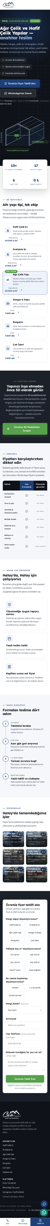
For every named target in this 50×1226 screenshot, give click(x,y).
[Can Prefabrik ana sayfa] (9, 5)
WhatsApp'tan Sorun (20, 93)
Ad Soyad (11, 1018)
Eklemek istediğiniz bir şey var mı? (24, 1054)
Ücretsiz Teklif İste (25, 1079)
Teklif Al (40, 1224)
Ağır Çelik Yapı (8, 1154)
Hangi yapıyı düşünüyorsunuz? (22, 919)
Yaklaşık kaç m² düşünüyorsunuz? (23, 948)
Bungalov (7, 1163)
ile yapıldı (40, 1210)
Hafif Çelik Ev (8, 1145)
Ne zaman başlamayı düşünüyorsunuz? (17, 980)
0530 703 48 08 (9, 1183)
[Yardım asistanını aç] (44, 1203)
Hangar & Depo (9, 1158)
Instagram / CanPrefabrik (13, 1192)
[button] (13, 839)
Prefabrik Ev (8, 1149)
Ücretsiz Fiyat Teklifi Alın (21, 83)
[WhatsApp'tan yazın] (44, 1212)
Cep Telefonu (20, 1035)
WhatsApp (22, 1224)
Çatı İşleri (6, 1167)
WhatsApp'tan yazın (11, 1187)
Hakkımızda (7, 1172)
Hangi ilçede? (17, 1003)
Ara (7, 1224)
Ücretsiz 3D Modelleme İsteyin (27, 429)
